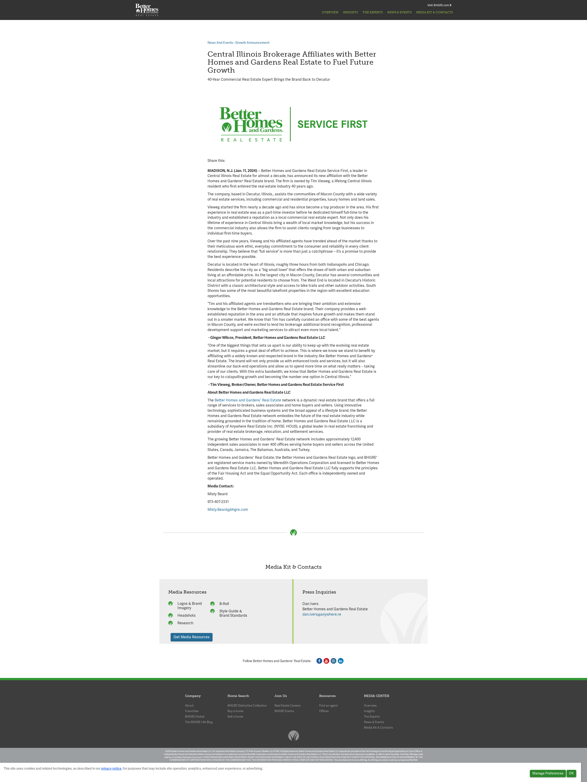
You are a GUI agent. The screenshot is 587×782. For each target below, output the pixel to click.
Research (185, 623)
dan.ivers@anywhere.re (321, 614)
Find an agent (328, 705)
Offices (324, 711)
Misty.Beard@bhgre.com (228, 509)
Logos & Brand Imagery (189, 605)
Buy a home (235, 711)
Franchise (191, 711)
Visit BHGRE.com (438, 5)
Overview (330, 12)
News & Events (399, 12)
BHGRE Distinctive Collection (247, 705)
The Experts (373, 12)
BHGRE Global (194, 716)
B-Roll (224, 603)
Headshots (186, 615)
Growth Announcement (252, 43)
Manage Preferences (547, 773)
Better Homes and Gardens (237, 400)
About (189, 705)
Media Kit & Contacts (434, 12)
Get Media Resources (192, 637)
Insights (350, 12)
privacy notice (111, 768)
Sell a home (235, 716)
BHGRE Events (284, 711)
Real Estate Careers (287, 705)
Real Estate (271, 400)
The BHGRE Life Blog (199, 722)
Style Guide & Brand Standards (233, 613)
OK (571, 773)
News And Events (220, 43)
